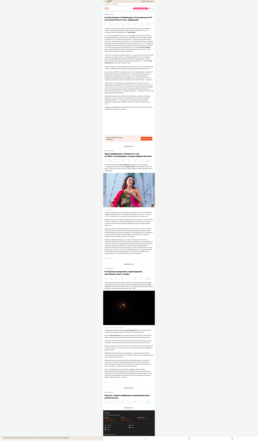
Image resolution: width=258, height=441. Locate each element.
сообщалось (147, 348)
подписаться (146, 138)
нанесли (127, 360)
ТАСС (148, 340)
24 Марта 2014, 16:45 (109, 14)
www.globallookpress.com (120, 327)
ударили (132, 369)
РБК (127, 286)
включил (107, 253)
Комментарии (129, 146)
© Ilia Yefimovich (110, 327)
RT (149, 412)
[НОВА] (140, 8)
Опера (111, 258)
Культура (107, 258)
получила (121, 243)
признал (137, 330)
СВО (105, 381)
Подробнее (66, 437)
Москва (113, 4)
